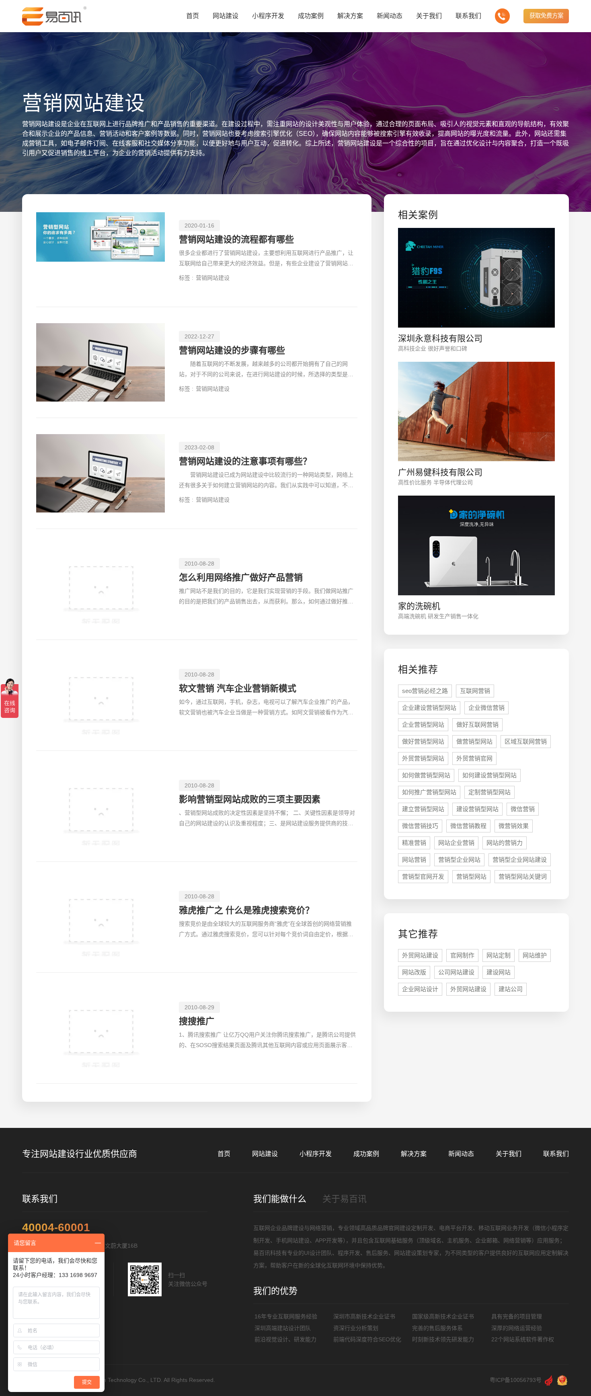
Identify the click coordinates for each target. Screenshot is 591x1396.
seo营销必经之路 (425, 690)
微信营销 (523, 809)
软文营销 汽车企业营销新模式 (237, 688)
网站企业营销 (456, 842)
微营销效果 (514, 825)
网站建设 (265, 1153)
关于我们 (508, 1153)
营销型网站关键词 (523, 876)
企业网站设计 (420, 989)
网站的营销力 (504, 842)
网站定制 (498, 955)
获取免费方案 (546, 15)
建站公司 (511, 989)
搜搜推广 (196, 1021)
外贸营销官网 (474, 758)
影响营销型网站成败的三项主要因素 (249, 799)
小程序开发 (316, 1153)
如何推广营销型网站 (429, 792)
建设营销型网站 (477, 809)
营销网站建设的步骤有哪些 (232, 350)
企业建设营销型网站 (429, 707)
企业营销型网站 (423, 724)
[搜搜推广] (100, 1028)
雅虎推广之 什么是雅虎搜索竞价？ (246, 910)
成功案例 (366, 1153)
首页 (224, 1153)
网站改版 (414, 972)
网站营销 (414, 859)
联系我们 (556, 1153)
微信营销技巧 (420, 825)
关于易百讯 (344, 1199)
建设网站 (498, 972)
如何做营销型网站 (426, 775)
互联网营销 (475, 690)
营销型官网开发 (423, 876)
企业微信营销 (486, 707)
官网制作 (462, 955)
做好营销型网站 (423, 741)
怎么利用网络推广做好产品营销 (241, 577)
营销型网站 (471, 876)
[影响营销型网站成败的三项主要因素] (100, 806)
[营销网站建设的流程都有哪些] (100, 251)
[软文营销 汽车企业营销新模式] (100, 695)
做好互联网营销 (477, 724)
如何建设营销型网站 (489, 775)
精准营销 (414, 842)
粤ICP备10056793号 (516, 1380)
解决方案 (414, 1153)
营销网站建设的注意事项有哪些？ (245, 461)
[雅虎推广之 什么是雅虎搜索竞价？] (100, 917)
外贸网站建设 (420, 955)
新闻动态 (461, 1153)
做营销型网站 (474, 741)
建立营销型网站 (423, 809)
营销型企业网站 (459, 859)
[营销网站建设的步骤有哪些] (100, 362)
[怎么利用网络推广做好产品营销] (100, 584)
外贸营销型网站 (423, 758)
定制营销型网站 (489, 792)
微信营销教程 (468, 825)
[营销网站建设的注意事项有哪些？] (100, 473)
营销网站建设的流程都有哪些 (236, 239)
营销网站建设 (213, 278)
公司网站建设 (456, 972)
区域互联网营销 (526, 741)
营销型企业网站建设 (519, 859)
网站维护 (535, 955)
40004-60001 (56, 1227)
